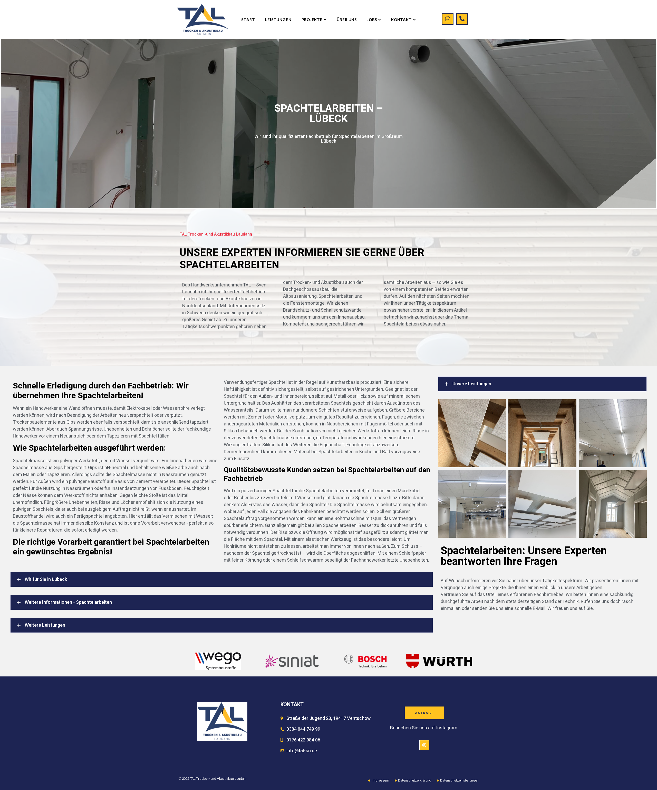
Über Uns (347, 19)
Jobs (372, 19)
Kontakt (401, 19)
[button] (222, 579)
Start (248, 19)
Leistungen (278, 19)
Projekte (312, 19)
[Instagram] (424, 745)
